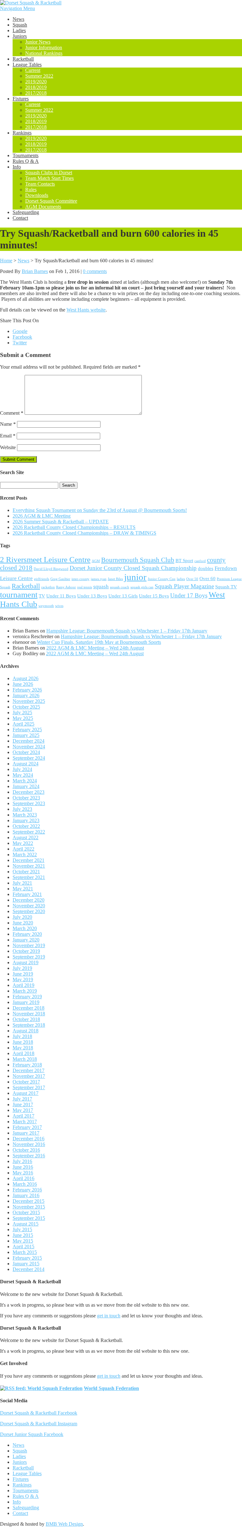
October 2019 (26, 951)
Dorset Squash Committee (51, 201)
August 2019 (25, 962)
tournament (18, 594)
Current (32, 70)
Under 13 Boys (92, 595)
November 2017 (29, 1076)
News (18, 19)
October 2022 (26, 826)
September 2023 (29, 803)
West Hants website (86, 309)
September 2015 (29, 1218)
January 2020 (26, 939)
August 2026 (25, 678)
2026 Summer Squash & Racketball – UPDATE (61, 521)
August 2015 (25, 1223)
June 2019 (23, 974)
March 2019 (25, 991)
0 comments (95, 271)
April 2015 (23, 1246)
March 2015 (25, 1252)
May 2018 (23, 1047)
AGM (96, 561)
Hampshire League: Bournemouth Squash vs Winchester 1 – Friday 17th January (126, 630)
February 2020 (27, 934)
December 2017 (28, 1070)
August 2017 (25, 1093)
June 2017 (23, 1104)
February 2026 (27, 689)
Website (8, 447)
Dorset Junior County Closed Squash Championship (133, 568)
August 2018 (25, 1030)
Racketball (23, 59)
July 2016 (22, 1161)
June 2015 (23, 1235)
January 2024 (26, 786)
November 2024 (29, 746)
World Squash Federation (111, 1388)
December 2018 (28, 1008)
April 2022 (23, 849)
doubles (205, 568)
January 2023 (26, 820)
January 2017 (26, 1133)
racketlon (48, 587)
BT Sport (184, 560)
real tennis (84, 587)
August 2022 (25, 837)
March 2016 (25, 1184)
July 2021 (22, 883)
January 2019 (26, 1002)
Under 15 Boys (154, 595)
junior (135, 577)
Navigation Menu (17, 8)
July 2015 (22, 1229)
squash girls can (141, 587)
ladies (181, 579)
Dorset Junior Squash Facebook (31, 1434)
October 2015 (26, 1212)
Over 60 (207, 578)
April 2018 (23, 1053)
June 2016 (23, 1167)
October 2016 (26, 1150)
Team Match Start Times (49, 178)
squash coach (119, 587)
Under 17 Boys (188, 595)
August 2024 (25, 763)
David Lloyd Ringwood (51, 569)
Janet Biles (115, 579)
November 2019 (29, 945)
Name (8, 424)
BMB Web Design (64, 1524)
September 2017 (29, 1087)
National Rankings (43, 53)
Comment (11, 413)
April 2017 (23, 1116)
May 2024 (23, 775)
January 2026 (26, 695)
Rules (31, 189)
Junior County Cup (162, 579)
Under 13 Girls (123, 595)
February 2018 (27, 1064)
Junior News (37, 42)
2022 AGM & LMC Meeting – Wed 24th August (95, 647)
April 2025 (23, 724)
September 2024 (29, 758)
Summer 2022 (39, 76)
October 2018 (26, 1019)
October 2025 (26, 707)
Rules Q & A (26, 161)
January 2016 (26, 1195)
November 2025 (29, 701)
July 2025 (22, 712)
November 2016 (29, 1144)
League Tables (27, 64)
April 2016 (23, 1178)
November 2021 (29, 866)
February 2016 (27, 1189)
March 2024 (25, 780)
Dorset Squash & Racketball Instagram (38, 1423)
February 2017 (27, 1127)
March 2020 (25, 928)
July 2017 (22, 1098)
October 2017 (26, 1081)
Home (6, 260)
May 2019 (23, 979)
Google (20, 331)
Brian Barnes (35, 271)
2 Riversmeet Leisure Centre (45, 559)
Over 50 (192, 579)
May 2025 (23, 718)
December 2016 (28, 1138)
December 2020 (28, 900)
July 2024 (22, 769)
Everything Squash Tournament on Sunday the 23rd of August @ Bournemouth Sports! (100, 510)
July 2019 (22, 968)
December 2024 (28, 741)
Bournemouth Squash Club (137, 560)
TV (42, 595)
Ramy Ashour (66, 587)
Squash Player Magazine (184, 586)
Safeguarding (26, 212)
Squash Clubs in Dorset (48, 172)
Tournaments (25, 155)
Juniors (20, 36)
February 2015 (27, 1258)
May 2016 (23, 1172)
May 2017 (23, 1110)
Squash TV (226, 586)
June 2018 (23, 1042)
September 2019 (29, 956)
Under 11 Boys (61, 595)
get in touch (108, 1315)
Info (17, 166)
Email (7, 435)
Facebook (22, 337)
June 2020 (23, 922)
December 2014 (28, 1269)
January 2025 (26, 735)
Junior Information (43, 47)
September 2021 (29, 877)
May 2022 (23, 843)
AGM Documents (43, 206)
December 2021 (28, 860)
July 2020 (22, 917)
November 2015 (29, 1206)
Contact (20, 218)
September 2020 (29, 911)
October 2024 (26, 752)
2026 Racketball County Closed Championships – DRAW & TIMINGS (84, 533)
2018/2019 (36, 87)
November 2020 (29, 905)
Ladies (19, 30)
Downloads (36, 195)
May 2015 (23, 1241)
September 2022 (29, 831)
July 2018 (22, 1036)
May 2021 (23, 888)
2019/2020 (36, 81)
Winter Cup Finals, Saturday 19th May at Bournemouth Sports (99, 642)
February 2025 (27, 729)
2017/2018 (36, 93)
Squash (20, 24)
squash (101, 587)
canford (200, 561)
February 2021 (27, 894)
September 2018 (29, 1025)
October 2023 (26, 797)
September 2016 (29, 1155)
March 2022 (25, 854)
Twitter (20, 342)
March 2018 (25, 1059)
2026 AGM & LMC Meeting (42, 516)
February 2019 (27, 996)
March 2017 (25, 1121)
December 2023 (28, 792)
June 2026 (23, 684)
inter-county (80, 579)
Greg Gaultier (60, 579)
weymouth (46, 606)
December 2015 (28, 1201)
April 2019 (23, 985)
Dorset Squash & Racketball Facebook (38, 1413)
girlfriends (41, 579)
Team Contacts (40, 184)
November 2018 (29, 1013)
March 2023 (25, 814)
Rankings (22, 132)
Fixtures (21, 98)
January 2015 (26, 1263)
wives (59, 606)
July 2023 (22, 809)
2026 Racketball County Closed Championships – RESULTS (74, 527)
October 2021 (26, 871)
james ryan (99, 579)
